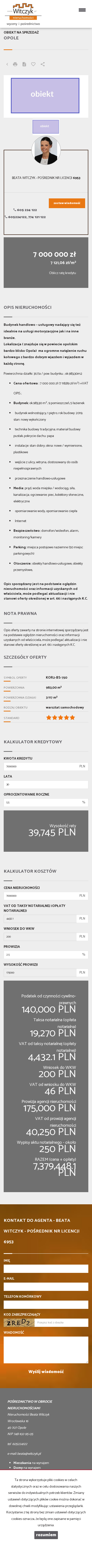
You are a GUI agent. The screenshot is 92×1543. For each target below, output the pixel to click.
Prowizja (12, 947)
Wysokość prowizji (21, 965)
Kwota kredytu (18, 758)
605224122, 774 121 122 (26, 217)
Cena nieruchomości (22, 888)
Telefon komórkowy (22, 1297)
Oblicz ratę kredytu (62, 273)
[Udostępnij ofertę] (42, 65)
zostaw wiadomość (67, 203)
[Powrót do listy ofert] (7, 65)
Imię (7, 1261)
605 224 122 (26, 210)
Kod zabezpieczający (22, 1314)
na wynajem (31, 1463)
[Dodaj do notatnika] (33, 65)
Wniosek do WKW (19, 929)
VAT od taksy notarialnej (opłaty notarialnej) (34, 908)
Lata (8, 776)
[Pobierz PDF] (24, 65)
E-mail (9, 1279)
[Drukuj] (15, 65)
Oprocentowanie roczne (26, 794)
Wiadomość (14, 1332)
